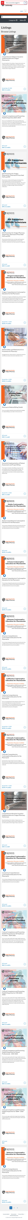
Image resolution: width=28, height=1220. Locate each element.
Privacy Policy (21, 1214)
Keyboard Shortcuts (14, 1215)
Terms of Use (13, 1214)
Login (21, 11)
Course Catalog (6, 1214)
